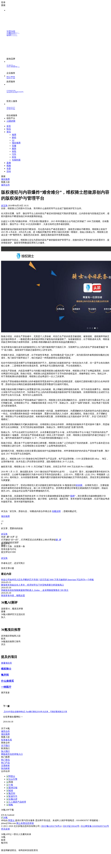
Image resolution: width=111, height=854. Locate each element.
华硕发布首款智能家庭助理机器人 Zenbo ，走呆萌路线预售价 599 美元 (34, 590)
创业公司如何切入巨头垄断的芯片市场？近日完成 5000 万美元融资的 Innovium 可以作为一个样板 (47, 579)
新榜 (72, 496)
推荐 (14, 135)
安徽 (14, 146)
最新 (14, 148)
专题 (8, 168)
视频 (8, 165)
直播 (8, 163)
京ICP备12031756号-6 (51, 826)
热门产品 (5, 763)
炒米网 (79, 485)
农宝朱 (4, 205)
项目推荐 (16, 143)
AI (13, 140)
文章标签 (5, 765)
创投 (14, 151)
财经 (14, 137)
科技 (14, 157)
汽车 (14, 154)
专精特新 (16, 160)
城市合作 (5, 731)
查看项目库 (6, 663)
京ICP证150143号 (71, 826)
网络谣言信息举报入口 (12, 754)
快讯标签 (5, 768)
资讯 (8, 132)
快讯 (8, 129)
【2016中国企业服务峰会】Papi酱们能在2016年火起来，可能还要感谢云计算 (35, 712)
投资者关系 (6, 740)
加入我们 (5, 751)
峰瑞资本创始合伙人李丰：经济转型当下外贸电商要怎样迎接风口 (32, 585)
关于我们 (5, 745)
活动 (8, 171)
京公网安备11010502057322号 (95, 826)
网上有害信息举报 (25, 823)
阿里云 (11, 820)
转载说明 (56, 511)
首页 (8, 126)
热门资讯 (5, 760)
